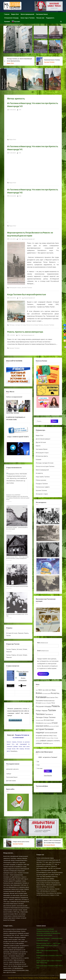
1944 (40, 690)
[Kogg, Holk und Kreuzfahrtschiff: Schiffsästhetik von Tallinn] (47, 515)
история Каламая (44, 729)
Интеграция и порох (15, 287)
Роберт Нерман (42, 710)
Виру (54, 690)
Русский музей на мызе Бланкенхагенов (21, 60)
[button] (64, 325)
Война (39, 693)
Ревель (56, 706)
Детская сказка (11, 780)
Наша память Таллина (43, 477)
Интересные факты (42, 456)
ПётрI (53, 703)
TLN (20, 109)
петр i (51, 735)
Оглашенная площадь (11, 18)
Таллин (52, 710)
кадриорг (40, 732)
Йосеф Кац (55, 693)
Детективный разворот (43, 439)
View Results (48, 775)
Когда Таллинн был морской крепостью (26, 294)
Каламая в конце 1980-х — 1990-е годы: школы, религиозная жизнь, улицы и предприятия (48, 945)
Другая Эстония (41, 442)
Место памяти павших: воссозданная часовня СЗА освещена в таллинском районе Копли (52, 842)
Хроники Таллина (19, 63)
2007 (50, 690)
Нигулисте (44, 703)
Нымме (49, 703)
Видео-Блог (15, 14)
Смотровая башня (42, 14)
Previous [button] (8, 405)
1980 (43, 690)
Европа (38, 446)
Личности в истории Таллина (34, 325)
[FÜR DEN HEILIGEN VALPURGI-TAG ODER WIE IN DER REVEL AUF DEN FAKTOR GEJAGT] (47, 566)
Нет (38, 765)
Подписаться (43, 674)
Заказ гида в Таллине (27, 18)
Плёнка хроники (41, 480)
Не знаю (39, 768)
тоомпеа (45, 743)
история (56, 726)
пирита (43, 738)
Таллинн (40, 714)
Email (43, 650)
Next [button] (28, 405)
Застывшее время (46, 693)
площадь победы (50, 738)
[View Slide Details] (12, 406)
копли (47, 733)
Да (38, 761)
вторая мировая (47, 723)
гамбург (8, 774)
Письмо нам (40, 18)
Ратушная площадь (43, 706)
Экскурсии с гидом (42, 494)
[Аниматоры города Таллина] (49, 6)
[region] (18, 406)
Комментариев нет (29, 239)
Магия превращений (27, 14)
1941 (37, 690)
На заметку (39, 473)
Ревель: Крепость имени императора (25, 332)
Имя (42, 642)
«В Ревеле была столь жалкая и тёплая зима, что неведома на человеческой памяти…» (22, 842)
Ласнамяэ (39, 700)
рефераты (50, 740)
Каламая (7, 21)
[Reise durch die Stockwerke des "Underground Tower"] (47, 532)
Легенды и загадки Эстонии (17, 325)
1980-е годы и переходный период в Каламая (17, 586)
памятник (46, 735)
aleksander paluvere (12, 769)
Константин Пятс (52, 697)
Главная (6, 14)
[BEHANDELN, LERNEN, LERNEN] (47, 549)
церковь (51, 743)
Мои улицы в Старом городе (52, 60)
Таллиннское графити (43, 487)
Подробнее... (14, 751)
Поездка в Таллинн (42, 483)
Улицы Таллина (49, 717)
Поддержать (50, 18)
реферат (43, 740)
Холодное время (39, 720)
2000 (46, 690)
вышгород (51, 726)
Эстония (47, 720)
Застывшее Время (41, 449)
